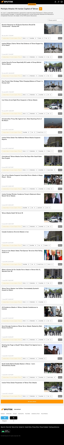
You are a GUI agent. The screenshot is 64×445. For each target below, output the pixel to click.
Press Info (8, 427)
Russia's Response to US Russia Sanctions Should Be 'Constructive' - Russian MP (18, 25)
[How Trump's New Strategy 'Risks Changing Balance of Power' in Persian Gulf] (53, 85)
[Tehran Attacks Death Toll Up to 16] (53, 217)
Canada (46, 245)
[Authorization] (55, 1)
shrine (49, 264)
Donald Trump (40, 132)
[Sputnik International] (8, 3)
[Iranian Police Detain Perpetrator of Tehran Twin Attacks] (53, 387)
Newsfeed (32, 38)
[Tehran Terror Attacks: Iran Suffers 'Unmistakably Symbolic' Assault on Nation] (53, 293)
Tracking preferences (54, 427)
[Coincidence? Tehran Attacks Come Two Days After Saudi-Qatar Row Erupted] (53, 161)
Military (27, 413)
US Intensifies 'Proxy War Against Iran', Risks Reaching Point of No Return (22, 119)
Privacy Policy (35, 427)
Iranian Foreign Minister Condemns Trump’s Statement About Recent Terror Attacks (21, 195)
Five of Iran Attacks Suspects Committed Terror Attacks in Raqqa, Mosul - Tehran (22, 176)
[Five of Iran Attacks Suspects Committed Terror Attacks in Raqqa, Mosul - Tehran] (53, 179)
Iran (46, 38)
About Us (3, 427)
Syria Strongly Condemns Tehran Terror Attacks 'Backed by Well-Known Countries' (22, 327)
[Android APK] (5, 431)
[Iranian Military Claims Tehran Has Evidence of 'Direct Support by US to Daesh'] (53, 48)
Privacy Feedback (44, 427)
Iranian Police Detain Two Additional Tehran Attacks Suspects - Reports (21, 138)
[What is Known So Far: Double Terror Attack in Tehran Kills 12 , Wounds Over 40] (53, 274)
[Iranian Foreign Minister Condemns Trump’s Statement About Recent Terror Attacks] (53, 198)
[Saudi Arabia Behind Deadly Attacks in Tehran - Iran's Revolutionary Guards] (53, 368)
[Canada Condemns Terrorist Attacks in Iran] (53, 236)
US (48, 94)
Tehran (49, 151)
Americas (8, 413)
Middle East (32, 57)
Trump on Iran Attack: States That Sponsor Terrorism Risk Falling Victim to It (22, 251)
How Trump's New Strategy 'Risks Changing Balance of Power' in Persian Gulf (22, 82)
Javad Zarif (39, 207)
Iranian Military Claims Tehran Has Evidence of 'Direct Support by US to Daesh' (22, 44)
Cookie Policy (28, 427)
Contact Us (21, 427)
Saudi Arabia (50, 170)
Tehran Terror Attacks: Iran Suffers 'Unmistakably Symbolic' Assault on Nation (20, 289)
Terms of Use (15, 427)
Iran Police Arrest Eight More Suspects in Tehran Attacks (19, 100)
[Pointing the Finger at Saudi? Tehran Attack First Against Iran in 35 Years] (53, 349)
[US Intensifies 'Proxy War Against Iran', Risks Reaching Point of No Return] (53, 123)
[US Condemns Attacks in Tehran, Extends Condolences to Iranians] (53, 311)
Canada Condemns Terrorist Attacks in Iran (15, 232)
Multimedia (44, 413)
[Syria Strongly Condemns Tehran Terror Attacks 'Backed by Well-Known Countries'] (53, 330)
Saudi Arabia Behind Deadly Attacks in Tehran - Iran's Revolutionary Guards (18, 364)
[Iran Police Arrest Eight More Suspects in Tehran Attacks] (53, 104)
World (24, 38)
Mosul (49, 188)
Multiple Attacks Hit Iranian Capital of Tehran (19, 9)
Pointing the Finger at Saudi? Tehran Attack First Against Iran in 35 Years (22, 346)
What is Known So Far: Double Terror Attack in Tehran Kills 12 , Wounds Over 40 (21, 270)
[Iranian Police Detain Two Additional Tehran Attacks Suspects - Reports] (53, 142)
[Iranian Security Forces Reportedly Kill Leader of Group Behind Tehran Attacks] (53, 66)
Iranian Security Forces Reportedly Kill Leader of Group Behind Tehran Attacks (21, 63)
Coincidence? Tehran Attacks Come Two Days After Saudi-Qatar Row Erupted (22, 157)
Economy (21, 413)
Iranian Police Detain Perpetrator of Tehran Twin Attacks (19, 383)
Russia (39, 38)
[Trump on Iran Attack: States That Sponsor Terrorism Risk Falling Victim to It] (53, 255)
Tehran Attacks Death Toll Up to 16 (12, 213)
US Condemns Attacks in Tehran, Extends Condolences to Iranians (20, 308)
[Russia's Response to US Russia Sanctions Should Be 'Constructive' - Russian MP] (53, 29)
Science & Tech (36, 413)
